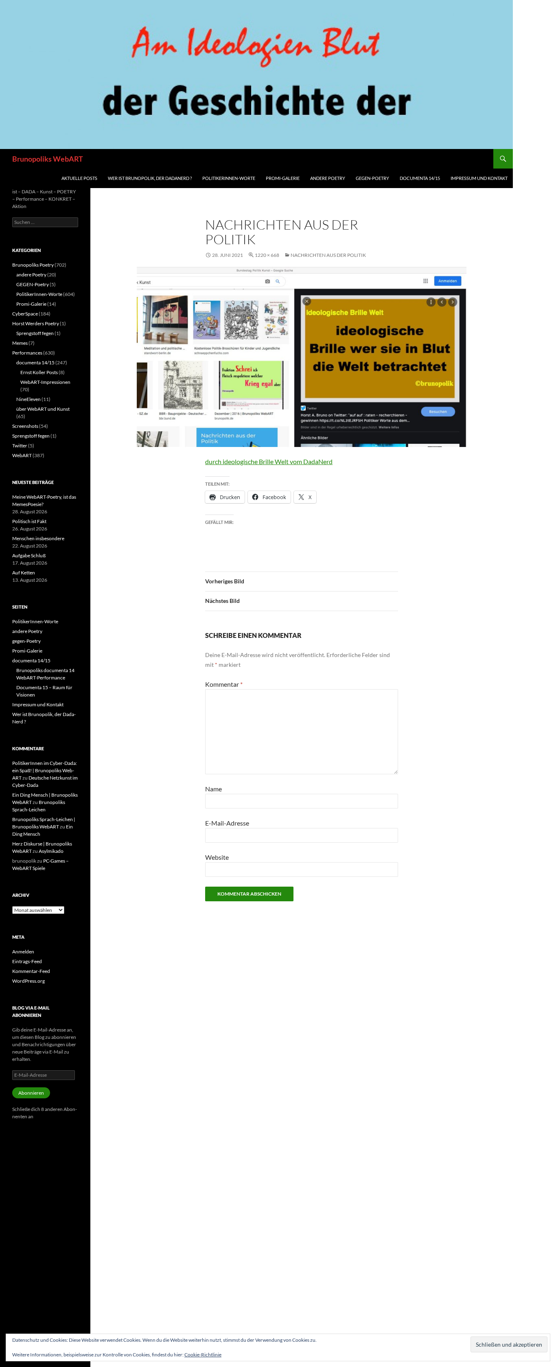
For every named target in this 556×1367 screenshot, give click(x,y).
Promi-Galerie (283, 178)
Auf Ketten (23, 573)
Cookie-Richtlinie (202, 1355)
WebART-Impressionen (45, 382)
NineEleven (28, 399)
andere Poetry (327, 178)
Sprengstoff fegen (35, 333)
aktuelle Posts (79, 178)
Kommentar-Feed (31, 971)
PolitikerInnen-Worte (228, 178)
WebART (22, 455)
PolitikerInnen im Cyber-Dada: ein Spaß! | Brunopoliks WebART (44, 770)
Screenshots (25, 426)
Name (213, 789)
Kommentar (224, 684)
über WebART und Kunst (43, 409)
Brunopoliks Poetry (33, 265)
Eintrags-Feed (27, 961)
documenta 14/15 (420, 178)
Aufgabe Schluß (29, 555)
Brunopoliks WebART (47, 158)
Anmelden (23, 952)
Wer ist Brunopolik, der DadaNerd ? (150, 178)
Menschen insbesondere (38, 538)
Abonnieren (31, 1093)
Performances (27, 353)
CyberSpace (25, 314)
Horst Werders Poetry (35, 323)
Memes (20, 343)
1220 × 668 (267, 255)
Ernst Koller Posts (39, 372)
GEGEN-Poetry (32, 284)
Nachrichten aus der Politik (328, 255)
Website (217, 857)
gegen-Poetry (372, 178)
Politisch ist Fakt (29, 521)
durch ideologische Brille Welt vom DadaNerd (269, 461)
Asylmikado (51, 851)
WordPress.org (28, 981)
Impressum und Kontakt (479, 178)
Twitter (19, 446)
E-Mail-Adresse (227, 823)
